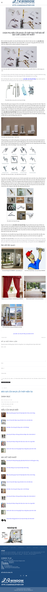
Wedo (11, 559)
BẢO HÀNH (35, 547)
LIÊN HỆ (42, 547)
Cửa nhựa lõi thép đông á (30, 554)
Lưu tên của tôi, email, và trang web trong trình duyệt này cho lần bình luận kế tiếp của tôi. (23, 379)
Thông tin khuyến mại (6, 406)
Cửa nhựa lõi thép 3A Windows (8, 552)
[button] (1, 2)
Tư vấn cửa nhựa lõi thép (26, 37)
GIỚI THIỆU (13, 547)
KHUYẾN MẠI (21, 547)
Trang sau (43, 337)
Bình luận (3, 346)
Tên (2, 363)
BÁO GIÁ (28, 547)
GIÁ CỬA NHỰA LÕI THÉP (15, 391)
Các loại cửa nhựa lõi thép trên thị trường (11, 554)
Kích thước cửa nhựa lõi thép (38, 552)
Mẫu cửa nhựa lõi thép (6, 399)
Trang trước (4, 337)
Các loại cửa (25, 553)
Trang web (3, 373)
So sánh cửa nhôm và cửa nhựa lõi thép (10, 553)
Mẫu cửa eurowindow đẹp (35, 553)
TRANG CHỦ (5, 547)
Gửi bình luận (6, 382)
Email (3, 368)
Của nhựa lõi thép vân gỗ (23, 552)
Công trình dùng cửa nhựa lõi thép (9, 402)
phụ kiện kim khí (30, 333)
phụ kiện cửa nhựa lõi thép (19, 333)
